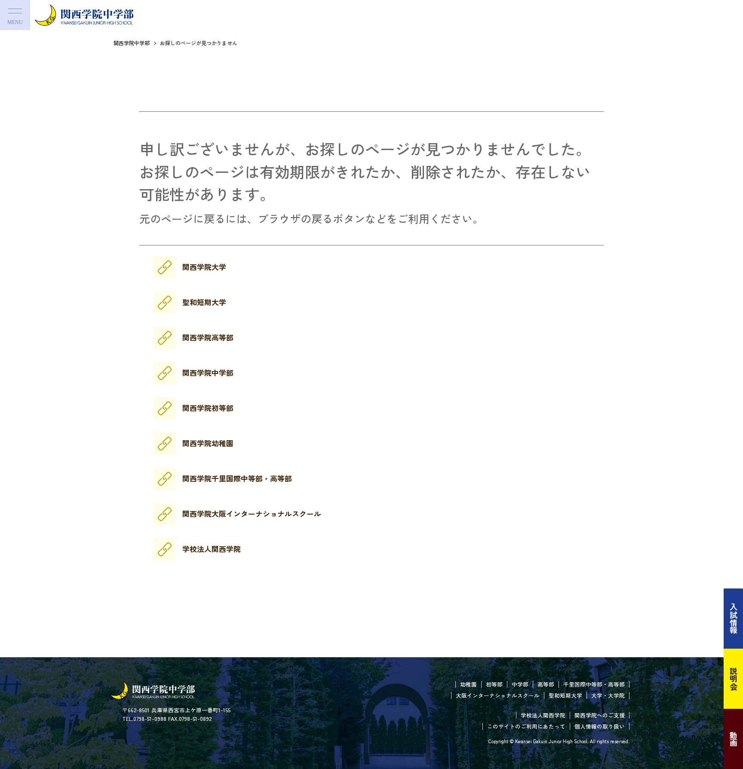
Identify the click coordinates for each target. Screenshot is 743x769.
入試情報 (733, 618)
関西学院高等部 (207, 337)
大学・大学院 (608, 695)
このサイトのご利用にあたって (526, 726)
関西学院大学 (204, 267)
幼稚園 (468, 684)
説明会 (733, 678)
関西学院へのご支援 (599, 715)
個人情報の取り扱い (599, 726)
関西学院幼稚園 (207, 443)
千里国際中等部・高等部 (594, 684)
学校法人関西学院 (211, 549)
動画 (733, 739)
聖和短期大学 (204, 302)
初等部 (494, 684)
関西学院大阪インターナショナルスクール (251, 514)
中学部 (520, 684)
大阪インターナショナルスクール (498, 695)
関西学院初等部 (207, 408)
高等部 (545, 684)
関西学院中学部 (132, 42)
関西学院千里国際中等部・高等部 (237, 478)
